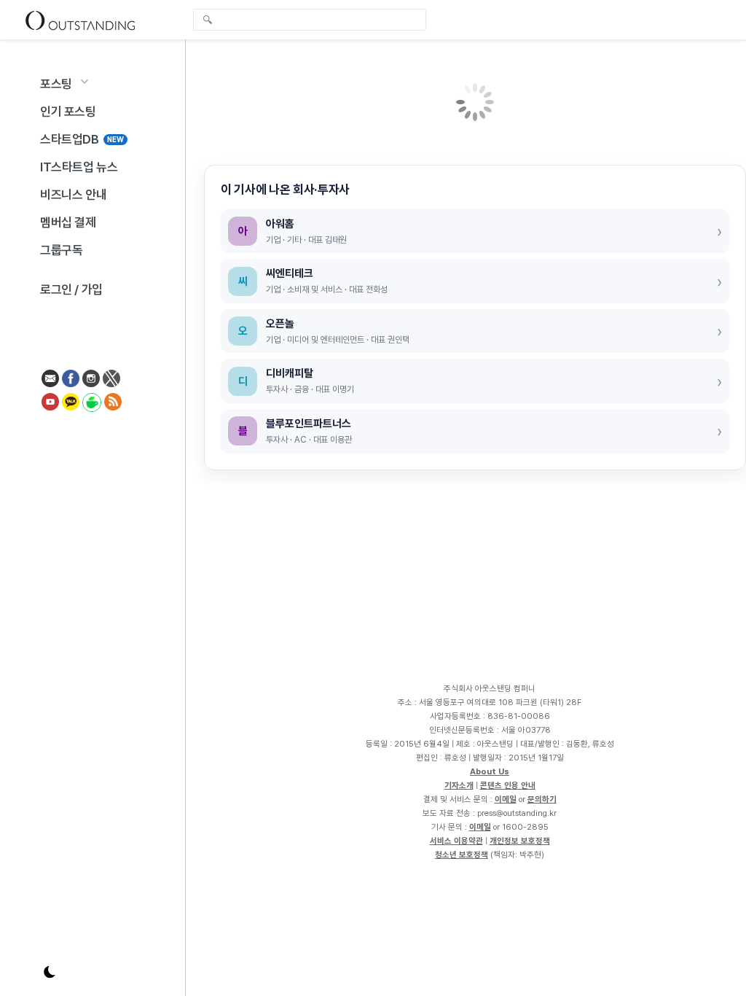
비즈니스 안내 (73, 194)
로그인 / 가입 (71, 289)
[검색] (313, 20)
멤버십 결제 (68, 222)
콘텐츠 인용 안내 (507, 785)
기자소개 (459, 785)
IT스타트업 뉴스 (78, 167)
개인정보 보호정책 (520, 841)
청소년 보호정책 (461, 854)
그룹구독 (61, 250)
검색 (207, 21)
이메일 (506, 799)
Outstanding (80, 20)
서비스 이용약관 (456, 841)
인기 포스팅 (68, 111)
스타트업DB (82, 139)
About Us (489, 771)
